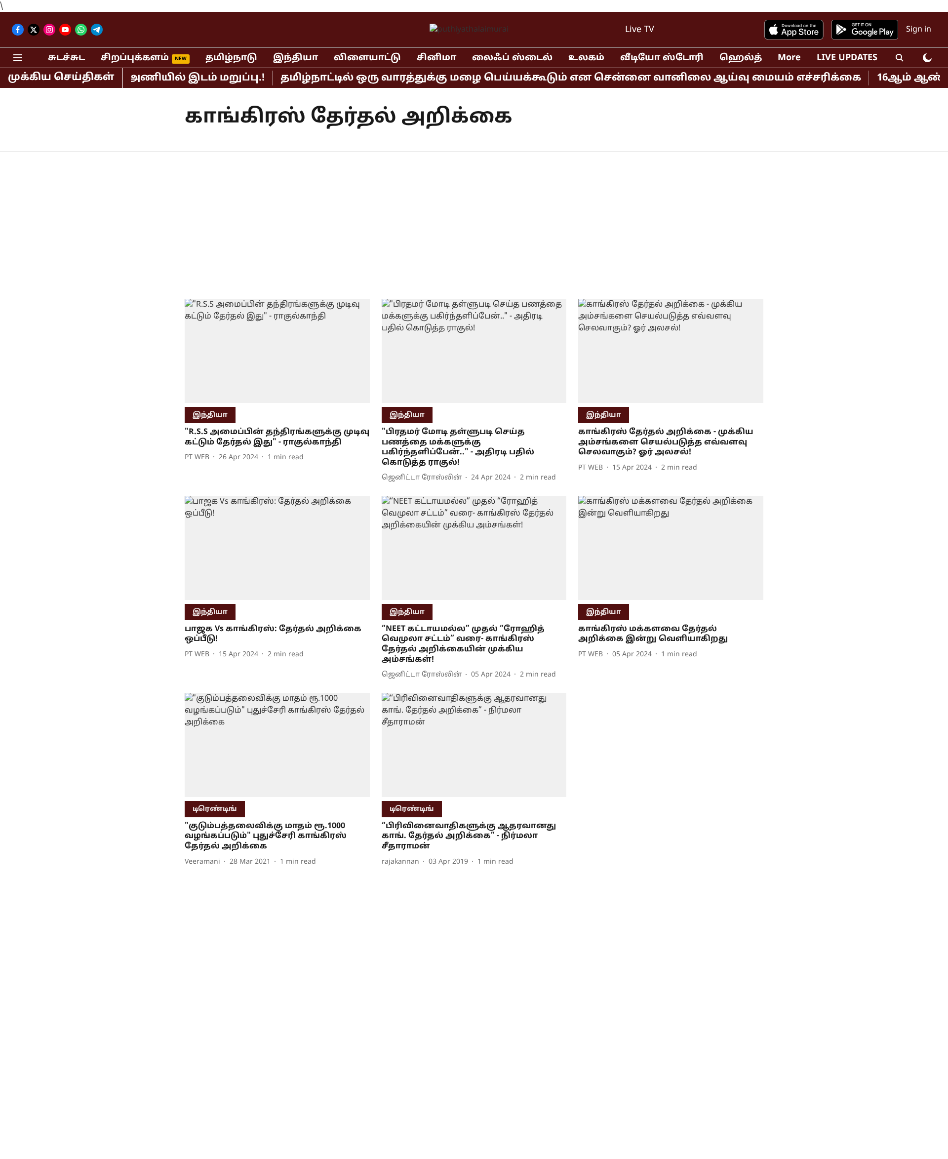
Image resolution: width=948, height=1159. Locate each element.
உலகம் (586, 58)
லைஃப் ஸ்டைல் (512, 58)
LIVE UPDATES (847, 58)
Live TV (639, 30)
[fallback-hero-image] (277, 351)
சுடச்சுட (66, 58)
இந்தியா (295, 58)
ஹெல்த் (740, 58)
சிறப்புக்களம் (135, 58)
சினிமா (436, 58)
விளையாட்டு (367, 58)
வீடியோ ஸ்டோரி (662, 58)
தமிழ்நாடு (231, 58)
